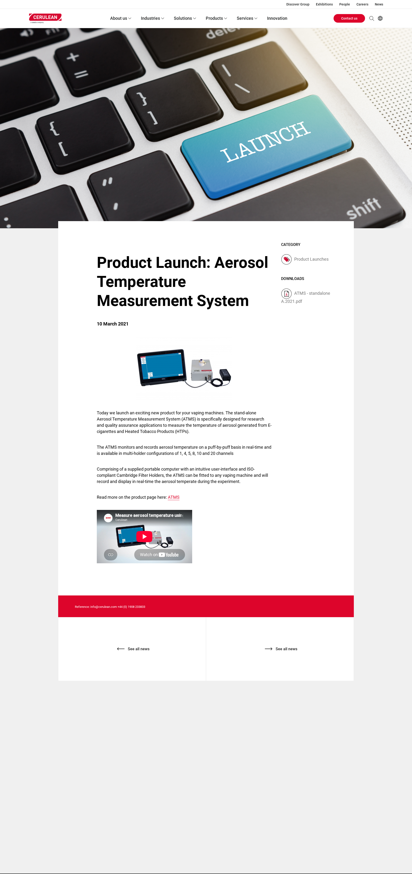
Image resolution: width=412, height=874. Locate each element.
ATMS (174, 497)
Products (214, 18)
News (379, 4)
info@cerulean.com (103, 607)
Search (372, 18)
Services (245, 18)
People (344, 4)
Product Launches (311, 259)
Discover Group (297, 4)
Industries (150, 18)
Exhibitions (324, 4)
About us (118, 18)
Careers (362, 4)
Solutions (183, 18)
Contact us (349, 18)
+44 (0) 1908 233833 (131, 607)
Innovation (277, 18)
